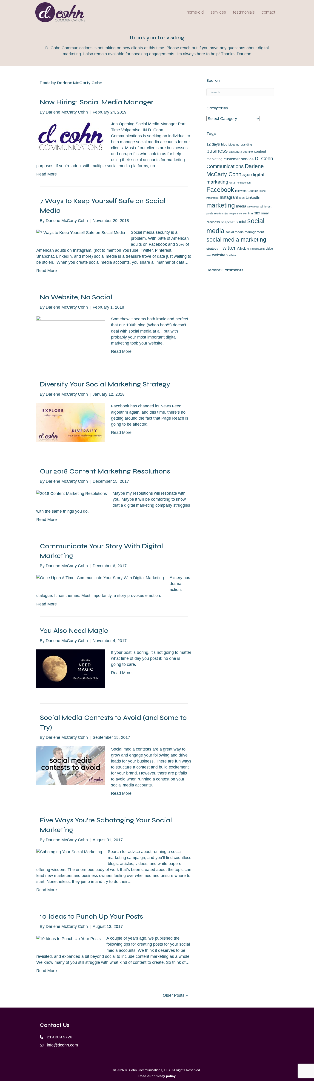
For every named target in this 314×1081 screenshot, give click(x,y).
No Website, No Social (76, 297)
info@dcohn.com (62, 1045)
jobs (242, 197)
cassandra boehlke (241, 151)
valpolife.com (257, 248)
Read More (46, 174)
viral (208, 255)
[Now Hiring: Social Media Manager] (70, 136)
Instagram (229, 197)
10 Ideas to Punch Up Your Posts (91, 916)
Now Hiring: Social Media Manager (97, 102)
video (269, 248)
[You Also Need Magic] (70, 668)
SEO (257, 213)
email (232, 182)
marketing (220, 205)
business (217, 151)
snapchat (227, 222)
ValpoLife (243, 248)
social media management (245, 232)
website (218, 255)
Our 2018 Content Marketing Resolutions (105, 471)
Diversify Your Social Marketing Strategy (105, 384)
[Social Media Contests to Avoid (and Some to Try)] (70, 765)
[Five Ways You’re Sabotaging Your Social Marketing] (69, 851)
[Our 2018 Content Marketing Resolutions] (71, 493)
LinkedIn (253, 197)
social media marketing (236, 240)
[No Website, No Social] (70, 335)
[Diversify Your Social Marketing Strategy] (70, 422)
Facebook (220, 189)
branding (246, 144)
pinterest (265, 206)
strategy (212, 248)
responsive (235, 213)
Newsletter (253, 206)
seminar (248, 213)
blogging (234, 144)
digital (246, 175)
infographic (212, 197)
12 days (213, 144)
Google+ (253, 191)
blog (224, 144)
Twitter (227, 248)
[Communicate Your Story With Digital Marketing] (100, 577)
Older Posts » (175, 995)
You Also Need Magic (74, 630)
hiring (262, 191)
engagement (244, 182)
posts (209, 213)
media (241, 206)
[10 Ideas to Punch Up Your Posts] (68, 938)
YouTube (231, 255)
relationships (221, 213)
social (241, 221)
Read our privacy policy (157, 1076)
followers (240, 191)
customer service (239, 159)
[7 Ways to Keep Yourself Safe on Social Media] (80, 232)
